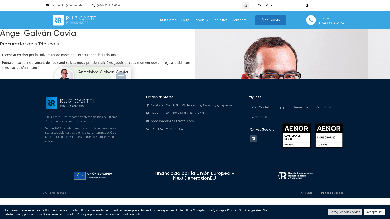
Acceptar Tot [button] (374, 212)
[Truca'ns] (311, 20)
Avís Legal (307, 192)
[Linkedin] (307, 5)
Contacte (239, 20)
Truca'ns (324, 18)
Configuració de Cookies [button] (345, 212)
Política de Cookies (332, 192)
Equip (185, 20)
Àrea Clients (270, 20)
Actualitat (220, 20)
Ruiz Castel (168, 20)
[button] (245, 5)
